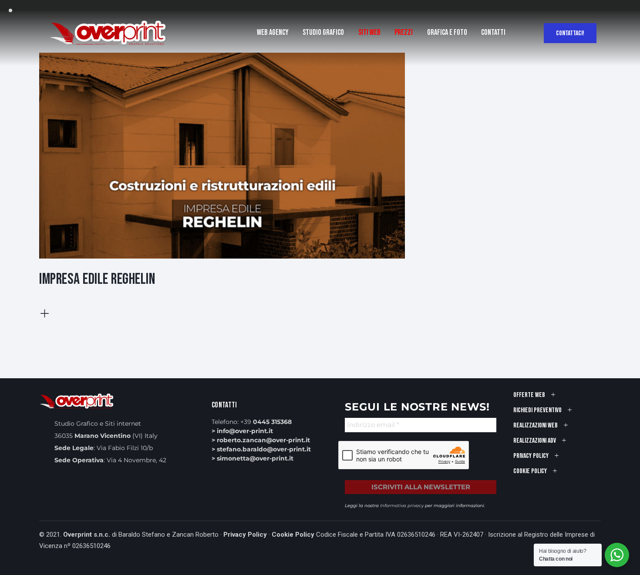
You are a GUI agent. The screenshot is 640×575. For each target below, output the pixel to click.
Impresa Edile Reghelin (97, 279)
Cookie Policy (293, 534)
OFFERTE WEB (529, 395)
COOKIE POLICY (530, 471)
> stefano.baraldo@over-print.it (261, 449)
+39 (266, 422)
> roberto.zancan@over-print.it (261, 440)
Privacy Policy (245, 534)
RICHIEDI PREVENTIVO (537, 410)
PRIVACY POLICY (531, 456)
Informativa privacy (402, 505)
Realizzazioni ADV (534, 441)
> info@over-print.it (242, 431)
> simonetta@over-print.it (252, 458)
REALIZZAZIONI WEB (535, 425)
